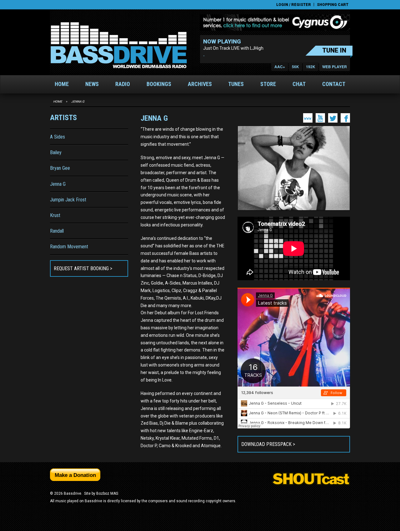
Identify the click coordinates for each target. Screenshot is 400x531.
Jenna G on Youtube (320, 118)
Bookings (159, 84)
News (92, 84)
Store (268, 84)
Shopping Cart (332, 5)
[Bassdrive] (118, 45)
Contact (333, 84)
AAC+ (279, 66)
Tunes (236, 84)
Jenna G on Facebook (345, 118)
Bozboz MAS (107, 493)
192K (310, 66)
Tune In (334, 50)
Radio (122, 84)
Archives (200, 84)
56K (295, 66)
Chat (299, 84)
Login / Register (293, 5)
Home (62, 84)
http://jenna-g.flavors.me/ (307, 118)
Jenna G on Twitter (333, 118)
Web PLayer (334, 66)
